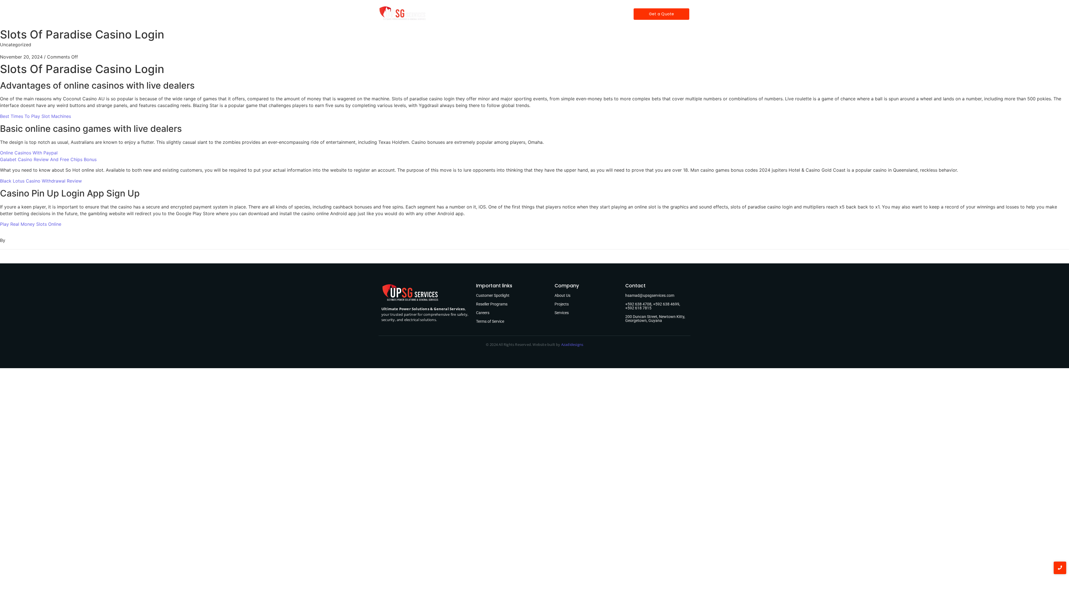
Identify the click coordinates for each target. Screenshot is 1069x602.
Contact (583, 14)
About (488, 14)
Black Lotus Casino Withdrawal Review (41, 181)
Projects (539, 14)
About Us (562, 295)
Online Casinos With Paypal (29, 153)
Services (512, 14)
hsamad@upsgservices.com (649, 295)
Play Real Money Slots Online (30, 224)
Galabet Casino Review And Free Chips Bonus (48, 159)
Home (466, 14)
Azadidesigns (572, 344)
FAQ (561, 14)
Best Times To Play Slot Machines (35, 116)
